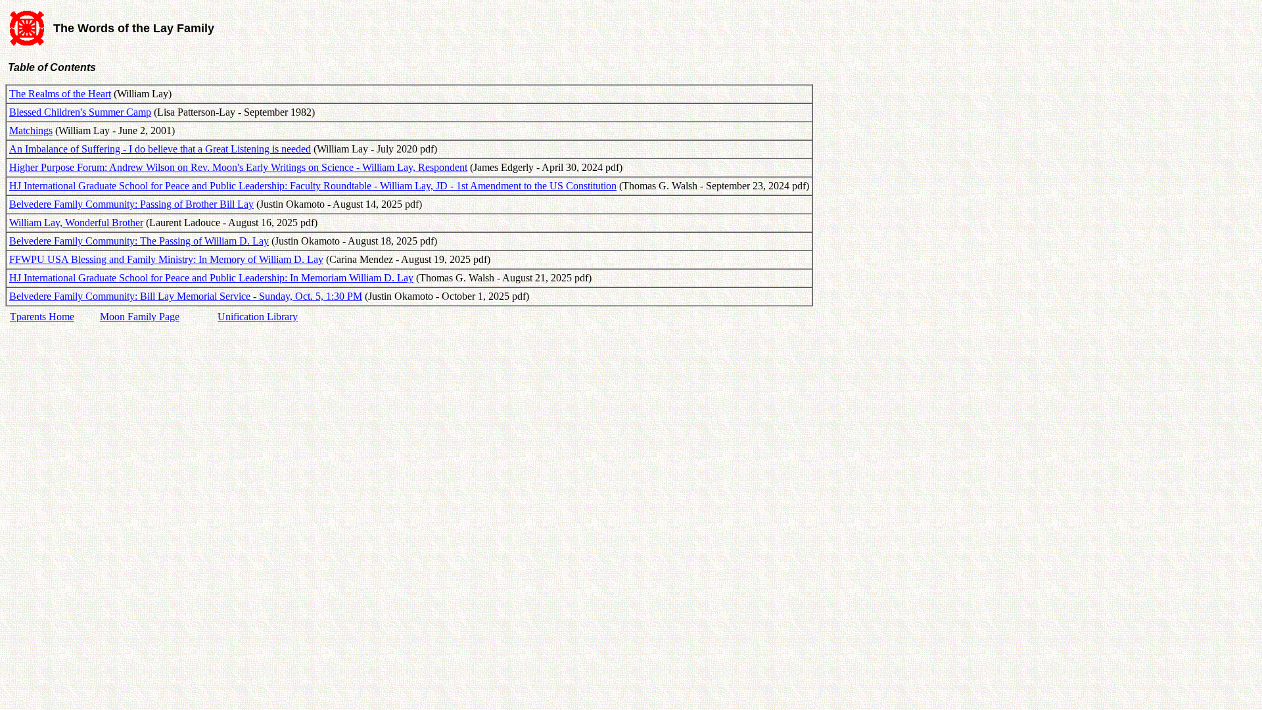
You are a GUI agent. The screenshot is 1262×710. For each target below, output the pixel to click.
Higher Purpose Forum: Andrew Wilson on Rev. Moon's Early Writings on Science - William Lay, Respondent (238, 167)
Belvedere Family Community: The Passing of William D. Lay (139, 241)
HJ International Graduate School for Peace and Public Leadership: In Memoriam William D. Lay (211, 277)
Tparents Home (42, 316)
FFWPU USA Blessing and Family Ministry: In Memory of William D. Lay (166, 259)
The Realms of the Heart (60, 93)
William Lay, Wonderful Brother (76, 222)
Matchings (31, 130)
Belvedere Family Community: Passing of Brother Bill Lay (131, 204)
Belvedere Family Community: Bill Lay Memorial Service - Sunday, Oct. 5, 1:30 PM (185, 296)
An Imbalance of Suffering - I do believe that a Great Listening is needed (160, 148)
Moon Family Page (139, 316)
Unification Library (258, 316)
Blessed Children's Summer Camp (80, 112)
